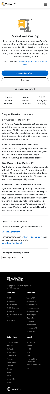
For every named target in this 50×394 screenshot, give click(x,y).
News (9, 375)
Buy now (25, 80)
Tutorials (10, 345)
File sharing (30, 318)
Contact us (10, 369)
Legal (29, 355)
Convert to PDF (32, 304)
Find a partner (11, 362)
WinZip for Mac (12, 304)
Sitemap (9, 372)
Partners (10, 359)
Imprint (29, 368)
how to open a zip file (34, 237)
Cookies (29, 349)
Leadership (11, 379)
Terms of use (31, 342)
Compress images (33, 308)
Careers (9, 382)
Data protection (32, 324)
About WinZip (11, 355)
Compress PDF (32, 301)
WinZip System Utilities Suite (14, 316)
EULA (28, 352)
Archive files (31, 331)
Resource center (12, 342)
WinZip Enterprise (13, 308)
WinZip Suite (11, 301)
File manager (31, 314)
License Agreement (11, 232)
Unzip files (30, 321)
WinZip (9, 298)
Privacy (29, 345)
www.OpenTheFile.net (12, 243)
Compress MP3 (32, 328)
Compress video (32, 311)
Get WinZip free (12, 349)
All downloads (11, 352)
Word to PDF (31, 298)
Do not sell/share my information (34, 360)
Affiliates (10, 365)
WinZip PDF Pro (12, 311)
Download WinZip (24, 73)
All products (11, 320)
